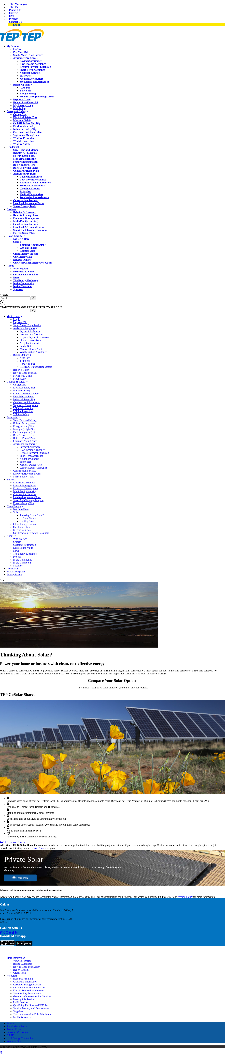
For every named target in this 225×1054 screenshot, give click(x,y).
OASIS (10, 1035)
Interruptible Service (23, 999)
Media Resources (22, 1017)
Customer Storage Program (27, 984)
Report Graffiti (20, 969)
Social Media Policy (17, 1026)
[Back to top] (1, 1052)
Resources (12, 975)
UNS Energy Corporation (20, 1038)
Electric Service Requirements (28, 990)
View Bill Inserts (22, 960)
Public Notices (20, 1002)
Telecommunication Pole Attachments (32, 1014)
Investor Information (17, 1032)
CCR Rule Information (25, 981)
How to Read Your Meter (26, 966)
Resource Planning (23, 978)
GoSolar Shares (38, 848)
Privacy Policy (185, 896)
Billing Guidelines (22, 963)
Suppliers (18, 1011)
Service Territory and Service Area (31, 1008)
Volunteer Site (14, 1041)
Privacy (10, 1023)
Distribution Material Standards (29, 987)
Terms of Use (14, 1029)
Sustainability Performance (27, 993)
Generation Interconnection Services (32, 996)
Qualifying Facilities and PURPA (30, 1005)
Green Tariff (19, 972)
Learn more (22, 877)
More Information (16, 957)
